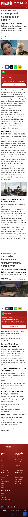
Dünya (2, 483)
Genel (2, 485)
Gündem (3, 456)
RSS (5, 510)
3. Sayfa (2, 461)
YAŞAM (14, 10)
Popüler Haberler (5, 475)
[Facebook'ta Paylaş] (7, 67)
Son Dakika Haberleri (5, 499)
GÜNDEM (3, 8)
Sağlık (2, 463)
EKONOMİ (16, 8)
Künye (2, 493)
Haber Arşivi (17, 465)
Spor (2, 459)
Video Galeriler (18, 461)
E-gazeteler (17, 463)
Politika (2, 465)
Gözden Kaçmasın (5, 481)
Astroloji (3, 477)
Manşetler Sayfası (19, 459)
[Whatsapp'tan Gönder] (15, 67)
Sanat (2, 479)
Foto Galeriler (18, 481)
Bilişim (2, 487)
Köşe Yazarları (18, 457)
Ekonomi (3, 458)
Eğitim (2, 467)
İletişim (2, 495)
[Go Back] (25, 514)
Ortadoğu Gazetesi (6, 10)
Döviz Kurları (18, 475)
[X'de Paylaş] (11, 67)
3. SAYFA (14, 253)
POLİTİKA (9, 8)
